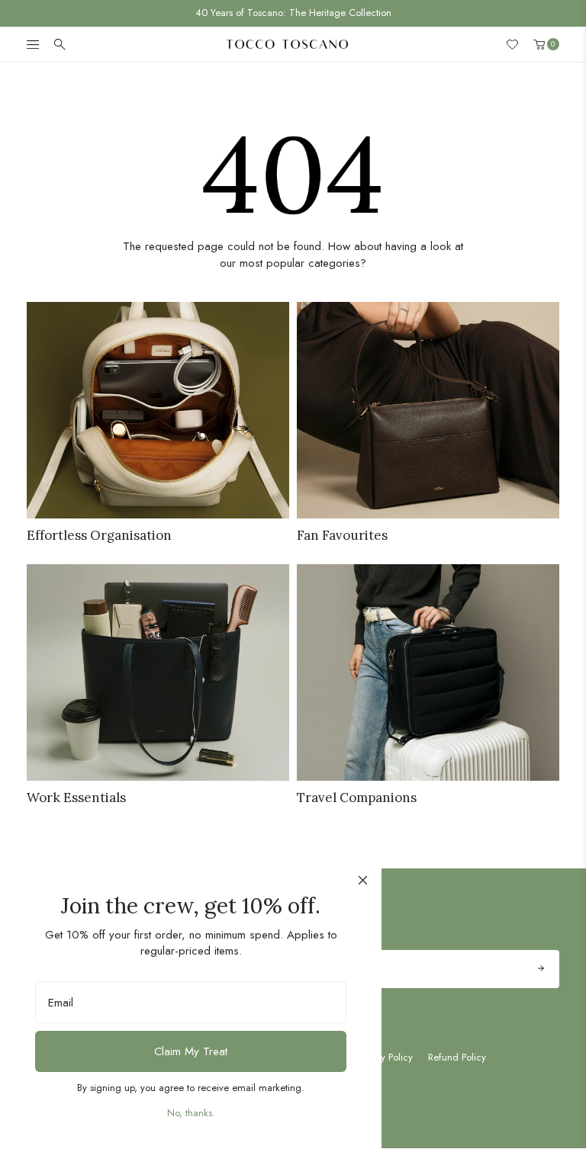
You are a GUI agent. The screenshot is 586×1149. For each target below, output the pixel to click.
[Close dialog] (362, 880)
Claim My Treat (190, 1051)
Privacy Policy (384, 1057)
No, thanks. (191, 1113)
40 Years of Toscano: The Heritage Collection (293, 12)
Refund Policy (457, 1057)
